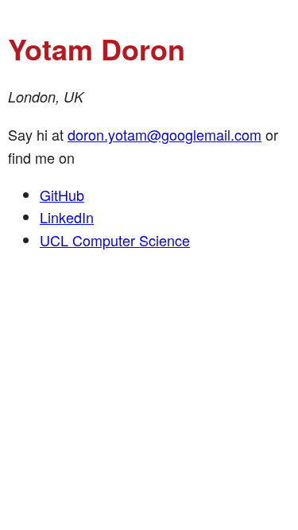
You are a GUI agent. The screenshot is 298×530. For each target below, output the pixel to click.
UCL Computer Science (115, 240)
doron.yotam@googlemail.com (164, 134)
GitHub (62, 194)
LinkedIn (67, 217)
